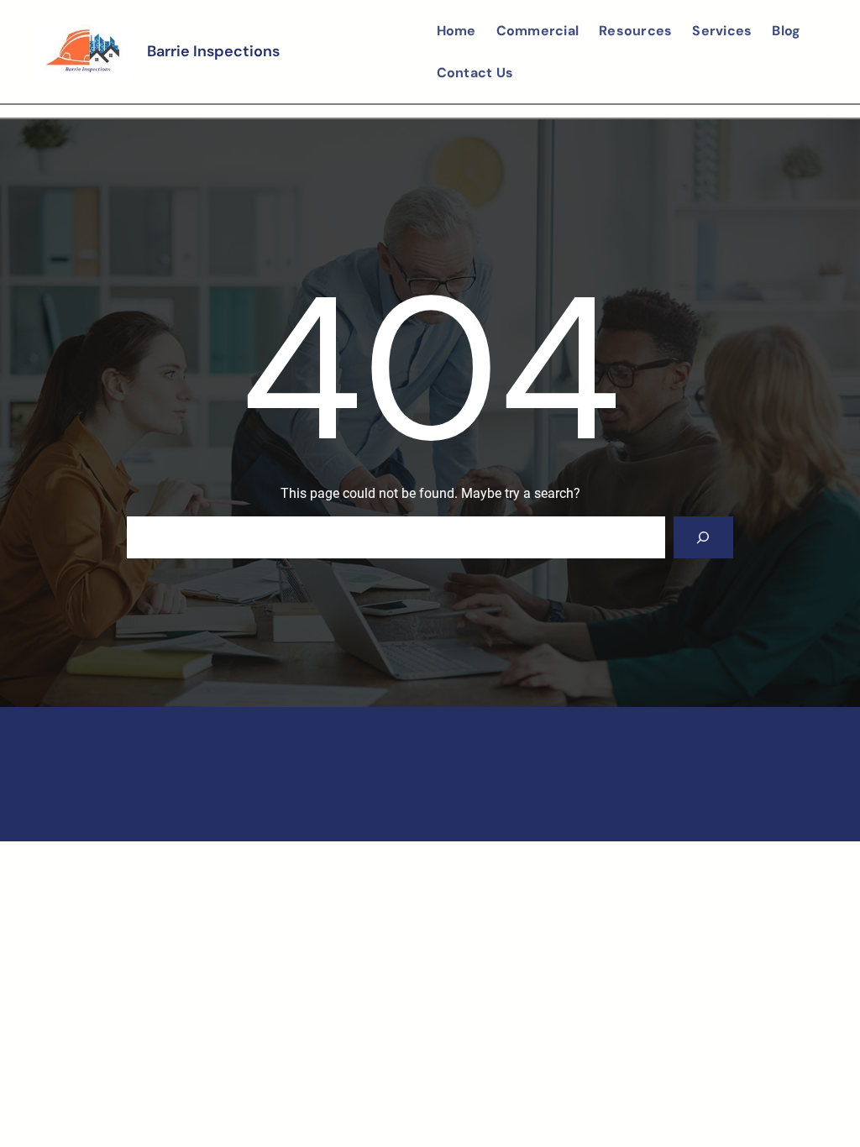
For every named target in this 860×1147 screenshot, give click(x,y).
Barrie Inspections (213, 51)
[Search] (703, 537)
